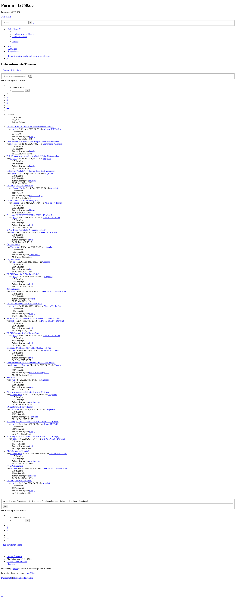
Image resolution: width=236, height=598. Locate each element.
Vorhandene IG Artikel (52, 144)
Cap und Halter (13, 259)
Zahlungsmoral (13, 289)
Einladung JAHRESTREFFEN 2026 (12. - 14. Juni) (29, 348)
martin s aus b (16, 394)
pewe (12, 380)
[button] (7, 85)
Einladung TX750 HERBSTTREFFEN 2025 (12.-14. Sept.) (33, 421)
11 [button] (8, 107)
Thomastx (14, 247)
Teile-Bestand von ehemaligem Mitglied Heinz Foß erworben (33, 141)
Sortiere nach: (35, 501)
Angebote (47, 158)
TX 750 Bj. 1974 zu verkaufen (20, 185)
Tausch (57, 365)
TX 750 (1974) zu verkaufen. (19, 480)
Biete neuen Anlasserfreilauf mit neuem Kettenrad (28, 392)
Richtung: (73, 501)
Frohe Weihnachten (15, 466)
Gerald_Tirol (18, 188)
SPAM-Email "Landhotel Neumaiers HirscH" (26, 230)
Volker (13, 291)
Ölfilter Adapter (13, 244)
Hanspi (16, 203)
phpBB (15, 568)
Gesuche (46, 262)
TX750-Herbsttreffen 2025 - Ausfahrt (23, 333)
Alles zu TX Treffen (52, 129)
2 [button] (7, 95)
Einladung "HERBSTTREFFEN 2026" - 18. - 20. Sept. (31, 215)
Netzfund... (11, 377)
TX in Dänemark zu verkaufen (20, 407)
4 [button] (7, 100)
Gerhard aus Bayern (19, 365)
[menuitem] (23, 34)
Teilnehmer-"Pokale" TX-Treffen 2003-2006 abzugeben (31, 171)
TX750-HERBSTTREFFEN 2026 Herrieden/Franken (30, 126)
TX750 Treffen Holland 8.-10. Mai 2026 (24, 303)
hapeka (13, 144)
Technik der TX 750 (58, 453)
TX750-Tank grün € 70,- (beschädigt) (23, 274)
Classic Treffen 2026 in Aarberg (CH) (23, 200)
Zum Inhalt (6, 17)
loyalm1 (13, 173)
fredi (15, 129)
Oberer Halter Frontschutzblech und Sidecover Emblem (30, 362)
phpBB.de (31, 573)
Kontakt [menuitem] (11, 564)
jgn (14, 262)
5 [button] (7, 102)
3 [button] (7, 98)
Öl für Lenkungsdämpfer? (18, 451)
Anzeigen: (8, 501)
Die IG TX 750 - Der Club (54, 291)
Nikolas (13, 468)
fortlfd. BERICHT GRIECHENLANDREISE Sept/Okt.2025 (33, 318)
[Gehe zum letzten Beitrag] (34, 136)
